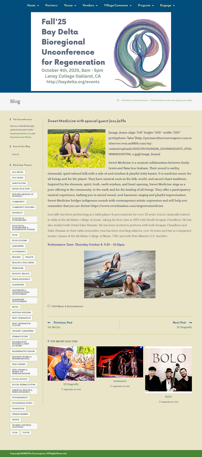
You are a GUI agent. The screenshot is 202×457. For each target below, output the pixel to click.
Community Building (23, 207)
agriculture (19, 183)
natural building (21, 313)
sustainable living (22, 403)
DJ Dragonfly (71, 384)
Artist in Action (21, 189)
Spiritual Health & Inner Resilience (22, 391)
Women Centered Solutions (21, 426)
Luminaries (119, 381)
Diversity (17, 213)
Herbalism (17, 268)
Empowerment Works (20, 137)
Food (15, 235)
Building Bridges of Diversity (22, 195)
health (29, 257)
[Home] (118, 100)
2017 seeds (17, 178)
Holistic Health (20, 274)
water (15, 420)
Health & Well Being (23, 263)
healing (16, 257)
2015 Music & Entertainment (67, 306)
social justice (19, 379)
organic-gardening (23, 331)
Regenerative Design (23, 351)
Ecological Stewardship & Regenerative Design (23, 228)
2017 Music (18, 172)
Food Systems (19, 241)
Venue (68, 5)
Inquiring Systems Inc (20, 133)
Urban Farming (20, 414)
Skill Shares (19, 364)
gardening (18, 246)
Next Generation (21, 318)
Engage (165, 5)
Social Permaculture (24, 385)
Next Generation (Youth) (21, 324)
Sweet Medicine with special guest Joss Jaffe (171, 100)
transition (18, 409)
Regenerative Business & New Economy (20, 344)
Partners (51, 5)
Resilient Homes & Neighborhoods (22, 358)
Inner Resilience (21, 279)
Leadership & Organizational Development (21, 292)
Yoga (15, 433)
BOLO (168, 396)
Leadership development (19, 301)
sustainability (20, 398)
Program (144, 5)
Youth (26, 433)
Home (31, 5)
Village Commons (116, 5)
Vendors (88, 5)
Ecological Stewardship (19, 219)
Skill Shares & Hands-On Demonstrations (21, 372)
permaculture (20, 336)
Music (15, 307)
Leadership (18, 285)
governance (19, 252)
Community (18, 202)
